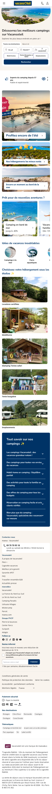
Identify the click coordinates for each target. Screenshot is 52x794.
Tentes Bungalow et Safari (26, 55)
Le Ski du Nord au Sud (11, 597)
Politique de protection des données (17, 680)
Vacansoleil (6, 590)
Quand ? (26, 50)
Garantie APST (8, 572)
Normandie (28, 714)
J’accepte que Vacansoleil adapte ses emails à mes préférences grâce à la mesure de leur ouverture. (23, 655)
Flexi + (4, 562)
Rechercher (26, 62)
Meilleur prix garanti (10, 569)
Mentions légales (9, 688)
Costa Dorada (18, 718)
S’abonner (34, 662)
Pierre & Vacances (9, 622)
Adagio (5, 632)
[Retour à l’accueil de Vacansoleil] (23, 3)
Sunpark (5, 629)
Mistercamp (7, 608)
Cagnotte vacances (10, 565)
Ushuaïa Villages (9, 604)
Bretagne (6, 714)
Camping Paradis (9, 601)
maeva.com (7, 615)
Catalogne (38, 714)
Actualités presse (9, 583)
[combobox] (10, 49)
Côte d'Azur (17, 714)
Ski (18, 732)
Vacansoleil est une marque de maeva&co (29, 746)
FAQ (3, 576)
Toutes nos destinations (11, 44)
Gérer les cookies (42, 680)
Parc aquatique (8, 732)
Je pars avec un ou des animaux (35, 728)
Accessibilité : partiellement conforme (18, 684)
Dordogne (6, 718)
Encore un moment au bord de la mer (22, 186)
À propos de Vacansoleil (12, 558)
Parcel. (5, 611)
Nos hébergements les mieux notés (23, 161)
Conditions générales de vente (15, 676)
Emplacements (41, 56)
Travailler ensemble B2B (12, 579)
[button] (4, 3)
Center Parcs (7, 625)
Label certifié (26, 732)
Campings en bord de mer (12, 728)
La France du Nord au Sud (13, 594)
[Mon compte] (47, 3)
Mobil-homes (11, 56)
